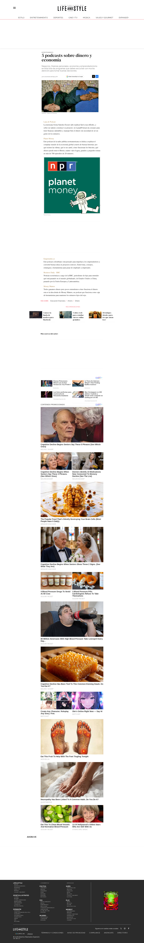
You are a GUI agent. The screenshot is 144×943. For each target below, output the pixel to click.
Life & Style (17, 883)
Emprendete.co (49, 258)
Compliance (94, 933)
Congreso (44, 890)
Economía (17, 913)
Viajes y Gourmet (104, 17)
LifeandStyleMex (121, 928)
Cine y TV (73, 17)
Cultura (69, 896)
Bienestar (70, 917)
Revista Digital (19, 906)
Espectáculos (71, 887)
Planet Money (49, 138)
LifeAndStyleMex (130, 928)
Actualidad (44, 917)
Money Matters (49, 286)
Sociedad (43, 896)
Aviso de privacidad (76, 933)
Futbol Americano (20, 900)
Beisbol (16, 898)
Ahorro (70, 301)
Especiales (70, 883)
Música (86, 17)
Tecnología (17, 916)
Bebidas (69, 912)
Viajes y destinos (72, 914)
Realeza (69, 889)
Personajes (70, 915)
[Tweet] (93, 76)
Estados (43, 893)
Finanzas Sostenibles (47, 907)
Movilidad (44, 906)
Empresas (17, 910)
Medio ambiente (46, 901)
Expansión (17, 909)
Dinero (77, 301)
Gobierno (43, 887)
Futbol (16, 896)
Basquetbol (18, 901)
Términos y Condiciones (52, 933)
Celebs (69, 904)
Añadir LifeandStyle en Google (75, 76)
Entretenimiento (39, 17)
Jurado (69, 920)
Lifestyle (17, 904)
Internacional (19, 915)
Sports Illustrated (21, 895)
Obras (16, 918)
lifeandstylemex (126, 928)
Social (43, 903)
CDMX (42, 892)
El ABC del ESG (45, 910)
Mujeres (17, 921)
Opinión (43, 895)
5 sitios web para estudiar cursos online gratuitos (78, 316)
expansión (124, 17)
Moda (68, 892)
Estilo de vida (71, 906)
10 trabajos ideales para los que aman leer (108, 316)
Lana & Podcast (50, 121)
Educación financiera (57, 301)
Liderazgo (44, 918)
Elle (67, 900)
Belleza (69, 893)
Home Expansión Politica (22, 912)
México (43, 889)
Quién (68, 886)
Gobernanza (44, 904)
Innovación (44, 909)
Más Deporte (18, 902)
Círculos (70, 890)
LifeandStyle (45, 883)
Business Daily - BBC (52, 272)
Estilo (21, 17)
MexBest (69, 909)
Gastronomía (71, 911)
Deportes (58, 17)
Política (43, 886)
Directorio (122, 933)
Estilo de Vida (71, 918)
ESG (15, 919)
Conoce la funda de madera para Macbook (48, 316)
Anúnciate (109, 933)
